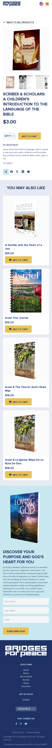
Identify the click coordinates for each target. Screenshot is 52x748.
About (26, 673)
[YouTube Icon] (26, 724)
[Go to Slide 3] (42, 82)
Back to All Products (20, 22)
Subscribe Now (16, 631)
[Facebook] (11, 171)
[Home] (12, 4)
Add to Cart (29, 136)
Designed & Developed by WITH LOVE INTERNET (26, 744)
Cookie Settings (33, 732)
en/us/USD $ (24, 709)
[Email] (28, 171)
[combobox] (9, 136)
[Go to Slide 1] (10, 82)
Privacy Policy (18, 732)
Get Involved (26, 676)
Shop (26, 683)
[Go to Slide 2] (26, 82)
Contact (26, 699)
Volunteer (26, 686)
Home (26, 670)
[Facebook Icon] (16, 724)
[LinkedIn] (23, 171)
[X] (17, 171)
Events (26, 680)
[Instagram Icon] (21, 724)
